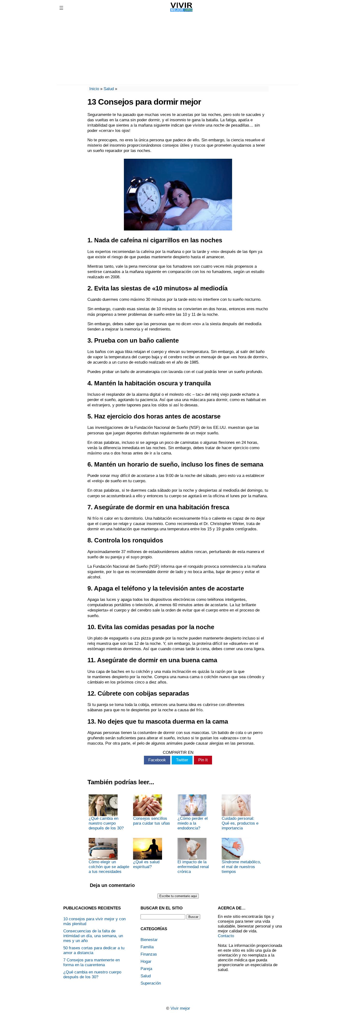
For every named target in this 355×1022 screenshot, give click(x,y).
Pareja (146, 968)
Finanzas (149, 954)
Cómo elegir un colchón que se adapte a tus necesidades (109, 867)
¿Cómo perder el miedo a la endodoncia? (193, 823)
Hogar (146, 961)
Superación (151, 983)
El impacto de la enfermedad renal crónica (193, 867)
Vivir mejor (180, 1008)
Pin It (203, 760)
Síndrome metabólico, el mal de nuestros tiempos (241, 867)
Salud (109, 88)
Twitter (182, 760)
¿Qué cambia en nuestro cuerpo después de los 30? (106, 823)
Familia (147, 947)
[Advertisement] (177, 50)
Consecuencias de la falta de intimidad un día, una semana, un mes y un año (93, 936)
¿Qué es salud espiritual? (146, 864)
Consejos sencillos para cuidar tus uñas (151, 821)
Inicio (94, 88)
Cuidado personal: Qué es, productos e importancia (240, 823)
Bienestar (149, 939)
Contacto (226, 936)
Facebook (157, 760)
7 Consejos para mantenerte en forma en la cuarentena (91, 962)
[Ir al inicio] (181, 11)
